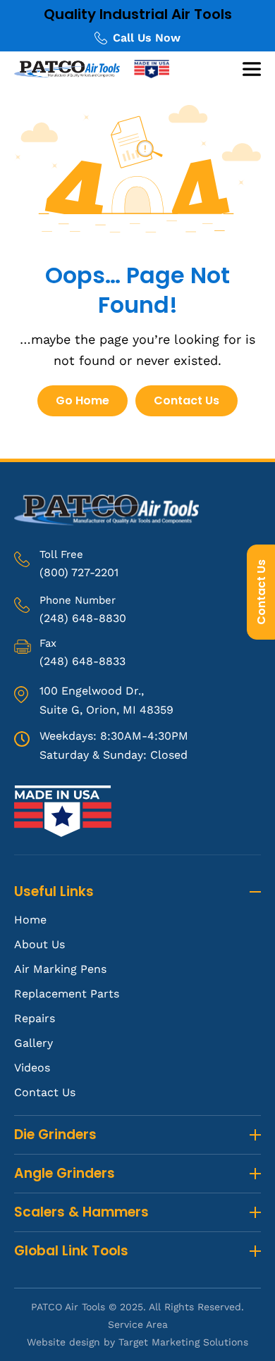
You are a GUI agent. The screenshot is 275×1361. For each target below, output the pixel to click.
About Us (39, 944)
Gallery (33, 1043)
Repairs (34, 1018)
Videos (32, 1067)
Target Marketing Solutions (183, 1342)
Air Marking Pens (60, 969)
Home (30, 919)
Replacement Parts (66, 993)
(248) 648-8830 (82, 618)
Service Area (138, 1324)
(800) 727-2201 (78, 572)
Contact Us (261, 592)
